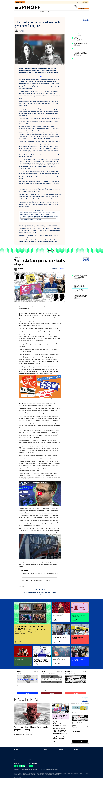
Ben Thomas (21, 30)
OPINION (17, 18)
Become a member (72, 11)
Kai (14, 753)
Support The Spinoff (20, 2)
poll (39, 68)
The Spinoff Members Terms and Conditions (30, 769)
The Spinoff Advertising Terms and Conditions (49, 769)
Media (30, 757)
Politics (17, 11)
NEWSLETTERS (80, 703)
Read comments (39, 597)
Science (15, 759)
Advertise (53, 751)
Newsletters (62, 11)
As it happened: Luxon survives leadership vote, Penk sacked (36, 580)
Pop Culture (24, 11)
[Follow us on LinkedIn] (24, 766)
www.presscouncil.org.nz (28, 774)
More (48, 11)
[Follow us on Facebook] (15, 766)
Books (36, 11)
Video (15, 751)
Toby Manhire (20, 268)
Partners (15, 757)
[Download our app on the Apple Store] (30, 766)
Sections (42, 11)
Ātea (31, 11)
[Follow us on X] (17, 766)
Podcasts (55, 11)
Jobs (52, 753)
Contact (45, 751)
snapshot (28, 81)
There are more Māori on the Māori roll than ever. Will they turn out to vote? (39, 576)
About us (45, 753)
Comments (62, 268)
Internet (15, 755)
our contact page (63, 773)
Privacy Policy (16, 769)
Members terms (62, 753)
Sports (30, 755)
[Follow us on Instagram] (22, 766)
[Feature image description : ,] (60, 708)
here (55, 241)
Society (30, 751)
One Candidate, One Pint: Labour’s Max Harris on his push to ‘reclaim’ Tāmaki (40, 573)
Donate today (81, 8)
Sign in (86, 2)
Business (30, 759)
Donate (60, 751)
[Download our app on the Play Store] (32, 766)
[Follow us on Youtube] (20, 766)
